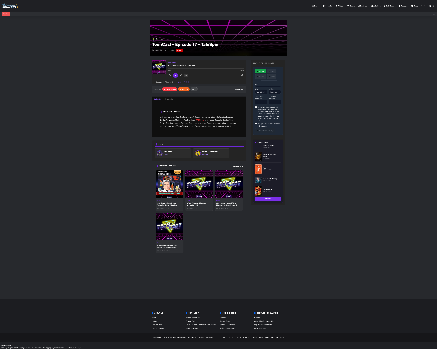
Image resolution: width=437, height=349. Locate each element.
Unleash (403, 6)
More (194, 89)
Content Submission (227, 325)
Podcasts (328, 6)
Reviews (363, 6)
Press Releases (260, 328)
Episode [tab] (157, 99)
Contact (257, 317)
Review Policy (191, 321)
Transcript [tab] (169, 99)
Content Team (157, 325)
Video (340, 6)
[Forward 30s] (181, 75)
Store (415, 6)
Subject (271, 89)
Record (261, 71)
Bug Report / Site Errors (263, 325)
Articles (376, 6)
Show (257, 89)
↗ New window (170, 82)
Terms (267, 337)
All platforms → (240, 89)
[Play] (175, 75)
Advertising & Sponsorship (263, 321)
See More (268, 199)
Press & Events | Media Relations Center (201, 325)
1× (186, 75)
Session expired (5, 345)
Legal (272, 337)
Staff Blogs (389, 6)
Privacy (260, 337)
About (154, 317)
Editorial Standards (193, 317)
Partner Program (158, 328)
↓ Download (158, 82)
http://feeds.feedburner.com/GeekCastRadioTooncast (193, 126)
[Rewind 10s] (170, 75)
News (316, 6)
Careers (223, 317)
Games (352, 6)
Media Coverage (192, 328)
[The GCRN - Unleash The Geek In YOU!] (10, 6)
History (154, 321)
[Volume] (242, 75)
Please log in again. (7, 348)
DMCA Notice (280, 337)
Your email (272, 97)
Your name (259, 97)
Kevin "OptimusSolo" (210, 151)
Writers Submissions (227, 328)
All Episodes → (238, 166)
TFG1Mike (200, 120)
